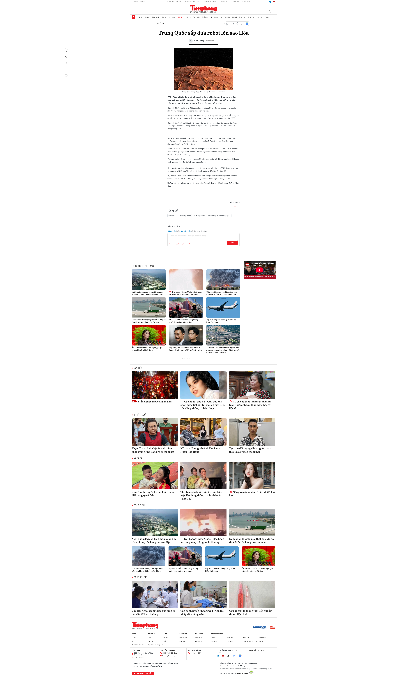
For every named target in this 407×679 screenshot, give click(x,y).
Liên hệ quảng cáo (168, 650)
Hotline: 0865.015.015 (173, 2)
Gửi (232, 243)
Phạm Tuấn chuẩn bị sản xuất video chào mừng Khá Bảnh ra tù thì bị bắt (153, 450)
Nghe (66, 51)
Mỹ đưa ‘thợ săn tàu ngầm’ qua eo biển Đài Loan (221, 320)
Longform (199, 634)
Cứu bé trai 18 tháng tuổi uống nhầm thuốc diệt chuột (250, 612)
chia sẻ (227, 24)
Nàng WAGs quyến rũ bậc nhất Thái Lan (252, 493)
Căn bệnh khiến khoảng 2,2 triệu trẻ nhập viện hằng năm (202, 612)
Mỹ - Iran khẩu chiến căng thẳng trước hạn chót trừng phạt (183, 320)
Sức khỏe (172, 17)
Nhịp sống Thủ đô (138, 645)
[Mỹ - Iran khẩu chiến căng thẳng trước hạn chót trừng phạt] (186, 307)
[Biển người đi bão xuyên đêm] (155, 385)
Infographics (217, 634)
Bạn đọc (230, 641)
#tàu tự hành (185, 215)
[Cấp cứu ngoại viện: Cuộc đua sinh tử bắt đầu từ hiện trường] (155, 594)
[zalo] (235, 656)
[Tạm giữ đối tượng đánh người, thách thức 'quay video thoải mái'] (252, 432)
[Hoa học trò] (272, 627)
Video (267, 17)
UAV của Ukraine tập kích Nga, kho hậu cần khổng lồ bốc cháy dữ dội (221, 293)
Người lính (214, 17)
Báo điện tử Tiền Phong (203, 9)
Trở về (66, 74)
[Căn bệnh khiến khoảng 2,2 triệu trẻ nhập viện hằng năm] (203, 594)
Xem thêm (273, 17)
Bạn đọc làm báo (144, 673)
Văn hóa (227, 17)
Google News (247, 24)
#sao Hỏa (172, 215)
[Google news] (241, 656)
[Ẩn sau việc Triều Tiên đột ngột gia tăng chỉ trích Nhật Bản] (149, 335)
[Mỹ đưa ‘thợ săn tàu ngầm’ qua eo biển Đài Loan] (223, 307)
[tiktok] (229, 656)
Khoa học (251, 17)
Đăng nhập (171, 231)
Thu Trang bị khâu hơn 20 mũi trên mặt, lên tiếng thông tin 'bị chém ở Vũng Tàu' (201, 495)
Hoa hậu (259, 17)
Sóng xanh (155, 17)
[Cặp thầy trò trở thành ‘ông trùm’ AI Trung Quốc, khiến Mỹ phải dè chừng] (186, 335)
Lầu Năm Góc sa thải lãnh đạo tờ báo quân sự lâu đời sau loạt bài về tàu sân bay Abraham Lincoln (223, 350)
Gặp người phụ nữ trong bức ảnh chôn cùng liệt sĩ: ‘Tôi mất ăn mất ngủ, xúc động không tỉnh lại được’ (202, 405)
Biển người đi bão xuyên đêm (154, 401)
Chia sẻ (66, 57)
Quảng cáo (246, 2)
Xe (221, 17)
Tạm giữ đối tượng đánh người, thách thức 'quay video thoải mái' (250, 450)
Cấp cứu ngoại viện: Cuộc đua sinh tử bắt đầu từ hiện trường (153, 612)
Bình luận (66, 68)
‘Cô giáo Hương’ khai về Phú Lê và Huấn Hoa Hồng (200, 450)
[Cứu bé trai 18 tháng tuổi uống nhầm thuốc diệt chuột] (252, 594)
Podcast (183, 634)
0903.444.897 (196, 653)
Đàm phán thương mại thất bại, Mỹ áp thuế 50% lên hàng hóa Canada (149, 320)
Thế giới (180, 17)
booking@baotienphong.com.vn (172, 656)
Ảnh (165, 634)
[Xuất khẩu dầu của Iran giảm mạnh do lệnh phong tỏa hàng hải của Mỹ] (149, 279)
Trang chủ (133, 17)
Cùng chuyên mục (143, 266)
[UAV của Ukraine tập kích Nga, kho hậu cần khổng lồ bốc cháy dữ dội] (223, 279)
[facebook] (270, 1)
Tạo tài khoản (186, 231)
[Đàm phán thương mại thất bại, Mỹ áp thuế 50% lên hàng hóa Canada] (149, 307)
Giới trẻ (188, 17)
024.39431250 (139, 658)
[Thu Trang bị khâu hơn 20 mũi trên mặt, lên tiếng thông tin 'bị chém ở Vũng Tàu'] (203, 475)
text (232, 24)
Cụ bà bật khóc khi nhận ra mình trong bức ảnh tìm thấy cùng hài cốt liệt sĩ (250, 405)
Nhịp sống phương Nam (156, 645)
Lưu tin (66, 62)
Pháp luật (196, 17)
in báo (237, 24)
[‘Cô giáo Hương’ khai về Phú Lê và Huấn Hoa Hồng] (203, 432)
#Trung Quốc (199, 215)
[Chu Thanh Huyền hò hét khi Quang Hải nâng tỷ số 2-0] (155, 475)
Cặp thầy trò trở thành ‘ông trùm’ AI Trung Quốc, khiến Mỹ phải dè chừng (185, 348)
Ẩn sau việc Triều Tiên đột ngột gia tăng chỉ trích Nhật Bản (147, 348)
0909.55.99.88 (167, 653)
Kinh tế (147, 17)
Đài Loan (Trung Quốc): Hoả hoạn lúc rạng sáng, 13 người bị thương (185, 293)
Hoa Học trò (224, 2)
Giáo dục (242, 17)
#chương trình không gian (219, 215)
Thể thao (205, 17)
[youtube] (274, 1)
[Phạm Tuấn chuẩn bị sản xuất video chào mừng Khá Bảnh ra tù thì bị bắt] (155, 432)
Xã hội (140, 17)
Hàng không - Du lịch (250, 641)
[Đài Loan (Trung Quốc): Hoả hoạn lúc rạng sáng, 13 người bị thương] (186, 279)
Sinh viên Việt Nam (209, 2)
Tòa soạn (235, 2)
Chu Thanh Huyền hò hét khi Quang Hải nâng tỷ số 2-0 (153, 493)
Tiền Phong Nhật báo (192, 2)
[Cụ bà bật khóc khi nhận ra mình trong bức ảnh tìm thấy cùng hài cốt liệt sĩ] (252, 385)
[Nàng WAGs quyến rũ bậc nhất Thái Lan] (252, 475)
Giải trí (234, 17)
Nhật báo (151, 634)
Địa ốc (164, 17)
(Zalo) (175, 653)
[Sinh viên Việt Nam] (259, 627)
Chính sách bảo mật (257, 650)
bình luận (242, 24)
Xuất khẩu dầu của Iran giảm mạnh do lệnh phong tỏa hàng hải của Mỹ (147, 293)
